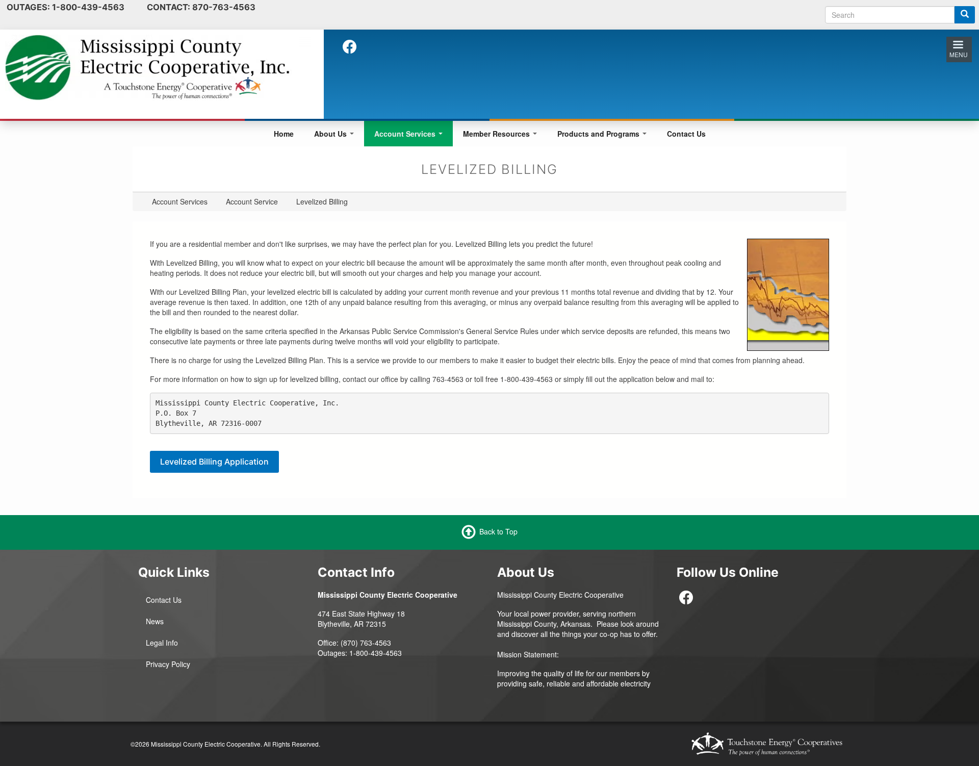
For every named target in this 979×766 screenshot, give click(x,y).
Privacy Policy (168, 664)
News (155, 621)
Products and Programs (599, 134)
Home (284, 134)
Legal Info (162, 642)
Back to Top (498, 531)
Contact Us (686, 134)
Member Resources (497, 134)
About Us (331, 134)
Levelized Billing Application (214, 461)
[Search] (965, 14)
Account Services (405, 134)
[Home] (158, 66)
